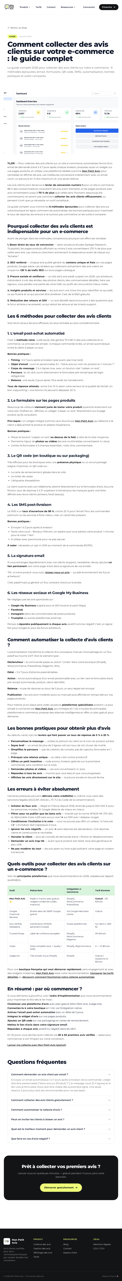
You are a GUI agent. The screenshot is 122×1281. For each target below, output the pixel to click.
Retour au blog (18, 27)
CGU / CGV (99, 1248)
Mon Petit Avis (91, 171)
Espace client (70, 1252)
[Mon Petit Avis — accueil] (9, 7)
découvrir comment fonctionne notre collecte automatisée (58, 977)
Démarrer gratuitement (59, 1187)
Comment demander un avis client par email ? (39, 1074)
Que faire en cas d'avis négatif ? (30, 1138)
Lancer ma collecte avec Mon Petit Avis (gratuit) (36, 1045)
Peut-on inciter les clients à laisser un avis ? (37, 1119)
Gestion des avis (41, 1248)
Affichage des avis (42, 1252)
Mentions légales (102, 1244)
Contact (51, 7)
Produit (24, 7)
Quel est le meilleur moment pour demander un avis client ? (48, 1129)
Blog (65, 1244)
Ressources (67, 7)
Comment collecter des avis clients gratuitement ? (42, 1100)
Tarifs (39, 7)
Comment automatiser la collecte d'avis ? (36, 1109)
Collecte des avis (42, 1244)
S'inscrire (107, 7)
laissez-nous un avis (57, 572)
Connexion (89, 7)
